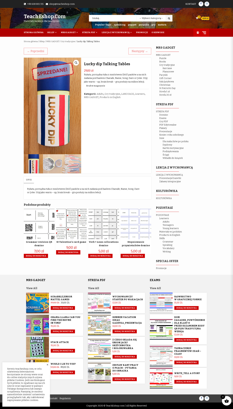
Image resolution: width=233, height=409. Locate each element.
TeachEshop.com (45, 16)
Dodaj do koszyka (63, 308)
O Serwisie (158, 32)
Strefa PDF (88, 32)
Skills (162, 238)
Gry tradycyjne (68, 41)
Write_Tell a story (187, 373)
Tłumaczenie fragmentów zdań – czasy (187, 351)
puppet (132, 24)
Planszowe (168, 71)
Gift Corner (165, 78)
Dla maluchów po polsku (175, 141)
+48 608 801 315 (35, 4)
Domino (163, 115)
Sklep (50, 32)
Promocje (142, 32)
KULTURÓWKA (164, 198)
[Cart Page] (197, 18)
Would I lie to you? (63, 364)
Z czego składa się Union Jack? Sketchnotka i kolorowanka (124, 344)
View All (31, 288)
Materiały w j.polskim (170, 231)
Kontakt (190, 4)
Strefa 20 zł (165, 95)
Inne (161, 138)
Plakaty (163, 128)
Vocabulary (168, 248)
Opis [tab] (29, 179)
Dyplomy (167, 144)
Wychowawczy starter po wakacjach (127, 298)
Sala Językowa (166, 81)
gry (153, 24)
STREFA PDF (162, 111)
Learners (140, 94)
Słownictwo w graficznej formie (188, 298)
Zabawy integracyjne (170, 181)
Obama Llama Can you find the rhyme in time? (65, 320)
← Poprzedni (35, 51)
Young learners (171, 228)
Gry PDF (163, 121)
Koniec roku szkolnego (171, 134)
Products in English (110, 97)
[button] (76, 63)
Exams (162, 118)
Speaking (167, 245)
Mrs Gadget (68, 32)
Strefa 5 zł (164, 91)
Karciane (167, 68)
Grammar (168, 241)
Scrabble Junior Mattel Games (61, 298)
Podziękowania (171, 151)
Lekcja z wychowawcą (115, 32)
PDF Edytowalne (167, 125)
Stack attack (60, 342)
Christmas (164, 85)
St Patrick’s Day (167, 88)
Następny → (140, 51)
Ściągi (166, 154)
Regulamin (65, 398)
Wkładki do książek (173, 158)
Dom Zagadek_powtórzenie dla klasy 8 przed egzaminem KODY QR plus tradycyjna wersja (189, 324)
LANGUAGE (127, 94)
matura (162, 24)
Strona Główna (34, 32)
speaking (120, 24)
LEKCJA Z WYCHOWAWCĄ (169, 175)
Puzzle (162, 58)
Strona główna (31, 41)
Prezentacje (165, 131)
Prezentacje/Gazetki (170, 178)
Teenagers (168, 225)
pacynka (144, 24)
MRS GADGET (52, 41)
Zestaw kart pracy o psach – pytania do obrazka (125, 368)
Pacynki (163, 75)
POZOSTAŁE (162, 215)
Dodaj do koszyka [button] (36, 256)
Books (162, 61)
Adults (100, 94)
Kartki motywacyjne (173, 148)
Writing (167, 251)
